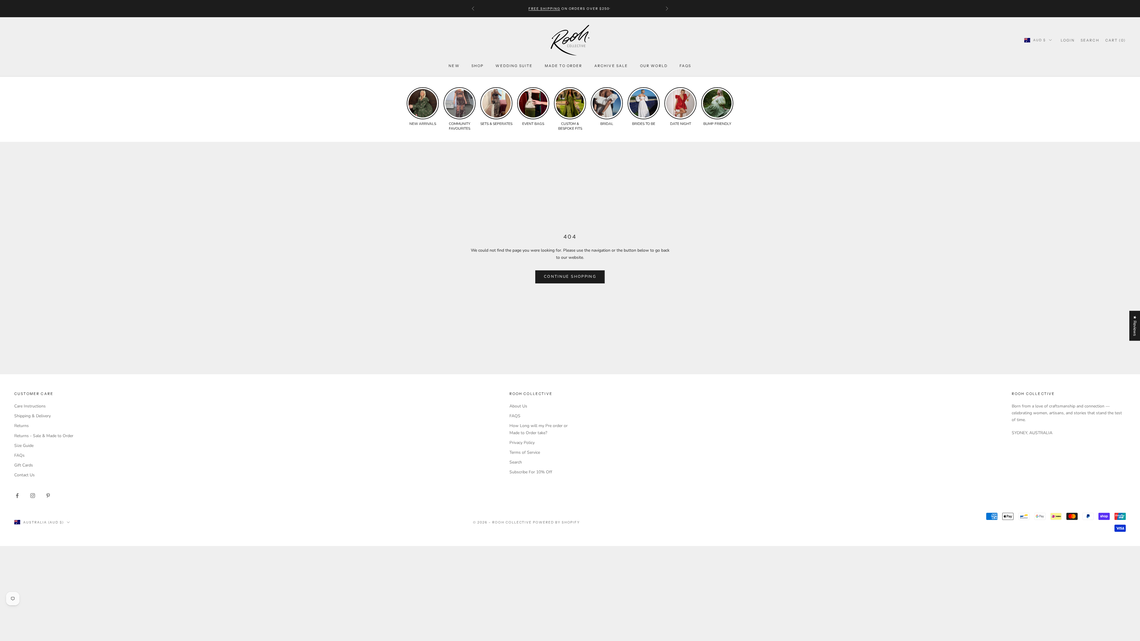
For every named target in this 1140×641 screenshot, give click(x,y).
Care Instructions (30, 406)
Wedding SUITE (514, 66)
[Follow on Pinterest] (48, 496)
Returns (21, 426)
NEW (454, 66)
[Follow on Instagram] (33, 496)
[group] (423, 106)
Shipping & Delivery (32, 416)
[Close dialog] (1131, 498)
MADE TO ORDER (563, 66)
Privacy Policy (522, 442)
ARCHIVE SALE (611, 66)
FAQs (685, 66)
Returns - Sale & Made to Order (43, 436)
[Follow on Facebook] (17, 496)
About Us (518, 406)
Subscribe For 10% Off (530, 472)
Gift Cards (23, 465)
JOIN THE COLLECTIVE (963, 607)
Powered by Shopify (556, 522)
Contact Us (24, 475)
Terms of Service (524, 452)
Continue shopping (570, 276)
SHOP (477, 66)
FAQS (514, 416)
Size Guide (24, 445)
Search (515, 462)
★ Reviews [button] (1135, 325)
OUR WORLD (654, 66)
